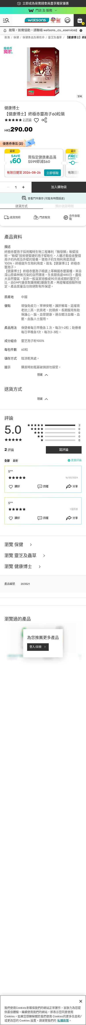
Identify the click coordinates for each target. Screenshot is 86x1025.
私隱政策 (63, 1020)
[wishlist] (36, 120)
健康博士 (11, 108)
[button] (80, 20)
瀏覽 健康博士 (18, 566)
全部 (7, 460)
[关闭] (81, 1001)
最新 (15, 460)
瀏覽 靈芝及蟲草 (20, 555)
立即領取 (52, 173)
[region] (43, 1010)
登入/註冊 (35, 646)
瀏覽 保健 (14, 544)
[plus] (23, 187)
